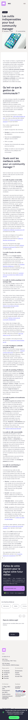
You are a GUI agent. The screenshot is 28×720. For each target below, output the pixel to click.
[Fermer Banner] (26, 710)
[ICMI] (9, 3)
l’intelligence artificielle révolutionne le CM (13, 230)
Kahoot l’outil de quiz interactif (13, 428)
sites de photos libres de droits (11, 306)
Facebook (5, 558)
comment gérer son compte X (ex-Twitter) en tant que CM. (13, 274)
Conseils (5, 12)
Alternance (6, 606)
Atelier (15, 606)
